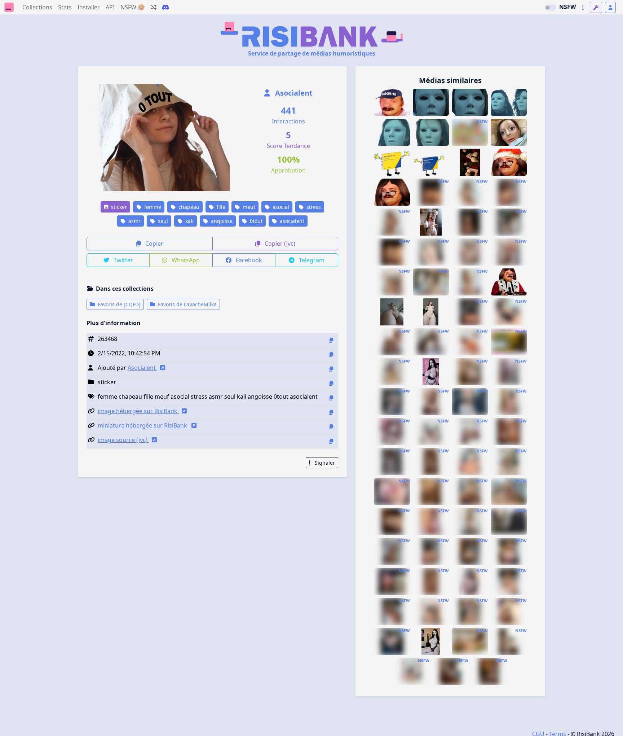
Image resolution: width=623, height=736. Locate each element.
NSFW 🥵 (132, 7)
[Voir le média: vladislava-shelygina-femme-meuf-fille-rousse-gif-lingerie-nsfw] (431, 401)
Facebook (248, 260)
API (110, 7)
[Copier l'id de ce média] (331, 340)
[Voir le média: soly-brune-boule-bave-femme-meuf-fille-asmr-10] (470, 162)
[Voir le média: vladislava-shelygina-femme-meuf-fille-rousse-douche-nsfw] (470, 371)
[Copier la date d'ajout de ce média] (331, 354)
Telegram (310, 260)
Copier (153, 243)
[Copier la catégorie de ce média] (331, 383)
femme (152, 206)
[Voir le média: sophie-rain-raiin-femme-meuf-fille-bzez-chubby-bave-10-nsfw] (470, 192)
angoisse (221, 221)
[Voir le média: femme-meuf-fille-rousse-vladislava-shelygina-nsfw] (509, 611)
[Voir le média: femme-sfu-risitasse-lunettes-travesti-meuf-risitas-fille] (392, 192)
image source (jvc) (123, 440)
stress (313, 206)
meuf (248, 206)
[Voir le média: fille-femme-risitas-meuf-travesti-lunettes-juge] (509, 281)
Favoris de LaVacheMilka (186, 304)
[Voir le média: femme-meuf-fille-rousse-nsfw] (392, 311)
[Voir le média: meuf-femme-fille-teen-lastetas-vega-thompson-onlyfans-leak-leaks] (470, 431)
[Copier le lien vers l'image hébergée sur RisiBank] (331, 412)
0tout (255, 221)
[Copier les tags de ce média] (331, 397)
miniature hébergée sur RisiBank (143, 425)
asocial (280, 206)
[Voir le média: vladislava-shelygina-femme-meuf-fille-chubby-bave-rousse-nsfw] (431, 581)
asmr (134, 221)
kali (189, 221)
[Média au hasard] (153, 7)
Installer (89, 7)
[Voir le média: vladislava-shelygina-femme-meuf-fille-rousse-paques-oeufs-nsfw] (431, 222)
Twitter (122, 260)
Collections (37, 7)
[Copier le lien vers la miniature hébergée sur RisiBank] (331, 426)
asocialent (291, 221)
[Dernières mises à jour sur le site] (583, 7)
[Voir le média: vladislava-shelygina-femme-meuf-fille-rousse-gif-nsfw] (392, 461)
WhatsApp (185, 260)
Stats (65, 7)
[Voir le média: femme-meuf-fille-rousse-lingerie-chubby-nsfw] (509, 491)
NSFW (567, 7)
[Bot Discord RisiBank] (165, 7)
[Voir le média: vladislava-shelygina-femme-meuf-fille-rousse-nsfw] (509, 222)
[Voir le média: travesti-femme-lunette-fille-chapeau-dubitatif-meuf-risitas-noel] (509, 162)
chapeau (188, 206)
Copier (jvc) (279, 243)
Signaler (324, 462)
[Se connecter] (610, 7)
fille (220, 206)
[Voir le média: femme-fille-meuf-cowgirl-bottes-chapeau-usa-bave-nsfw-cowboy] (470, 132)
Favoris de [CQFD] (118, 304)
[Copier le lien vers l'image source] (331, 441)
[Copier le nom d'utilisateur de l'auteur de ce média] (331, 368)
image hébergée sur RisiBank (138, 411)
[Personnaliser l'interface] (596, 7)
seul (162, 221)
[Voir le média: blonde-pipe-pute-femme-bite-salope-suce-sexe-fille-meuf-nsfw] (392, 491)
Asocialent (293, 93)
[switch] (550, 7)
